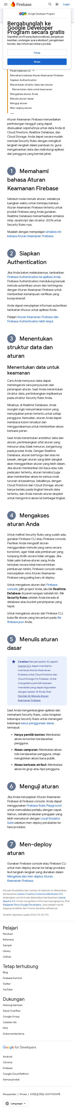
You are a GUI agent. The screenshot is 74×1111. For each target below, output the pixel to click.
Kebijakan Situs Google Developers (22, 904)
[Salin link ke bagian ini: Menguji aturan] (62, 787)
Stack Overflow (11, 1010)
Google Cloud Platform (16, 1073)
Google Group (11, 1016)
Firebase (7, 1068)
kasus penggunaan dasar (37, 723)
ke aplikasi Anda (33, 277)
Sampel (7, 945)
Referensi (8, 939)
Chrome (7, 1062)
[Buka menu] (5, 4)
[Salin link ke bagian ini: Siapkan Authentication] (50, 262)
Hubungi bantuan (12, 1005)
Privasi (23, 1094)
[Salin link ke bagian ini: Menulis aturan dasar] (25, 648)
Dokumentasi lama (13, 1033)
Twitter (7, 983)
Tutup (37, 52)
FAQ (5, 1028)
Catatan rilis (9, 1022)
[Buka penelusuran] (50, 4)
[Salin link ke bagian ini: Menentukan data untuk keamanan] (33, 373)
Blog (5, 972)
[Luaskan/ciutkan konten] (33, 70)
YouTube (7, 989)
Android (7, 1056)
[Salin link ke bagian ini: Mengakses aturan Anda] (43, 524)
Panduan (8, 933)
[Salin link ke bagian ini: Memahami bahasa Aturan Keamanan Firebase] (62, 189)
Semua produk (11, 1079)
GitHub (7, 956)
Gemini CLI (24, 666)
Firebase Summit (12, 978)
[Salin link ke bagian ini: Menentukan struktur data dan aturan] (28, 356)
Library (7, 951)
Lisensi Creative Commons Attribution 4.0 (40, 894)
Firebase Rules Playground (44, 805)
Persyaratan (9, 1094)
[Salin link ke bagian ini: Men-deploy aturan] (28, 853)
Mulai (37, 61)
